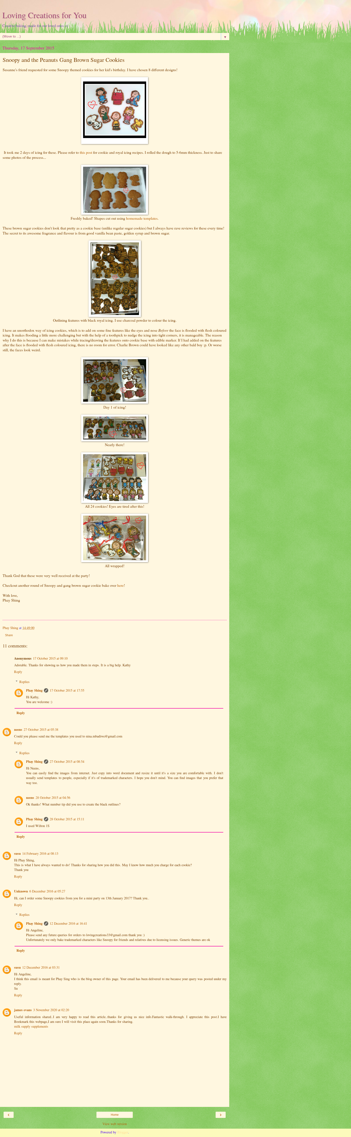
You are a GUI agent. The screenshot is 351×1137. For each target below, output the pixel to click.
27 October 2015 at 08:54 (67, 761)
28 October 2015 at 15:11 (67, 819)
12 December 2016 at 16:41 (68, 923)
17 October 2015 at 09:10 (50, 658)
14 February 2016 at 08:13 (40, 853)
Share (9, 635)
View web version (114, 1123)
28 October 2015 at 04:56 (53, 797)
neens (18, 729)
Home (115, 1114)
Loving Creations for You (44, 15)
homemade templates (142, 218)
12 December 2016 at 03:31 (41, 967)
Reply (18, 671)
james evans (23, 1009)
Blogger (122, 1132)
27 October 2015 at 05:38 (41, 729)
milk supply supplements (31, 1026)
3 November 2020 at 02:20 (51, 1010)
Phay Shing (34, 690)
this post (86, 152)
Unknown (21, 891)
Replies (24, 681)
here (120, 585)
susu (17, 853)
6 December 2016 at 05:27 (47, 891)
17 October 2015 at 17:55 (67, 690)
